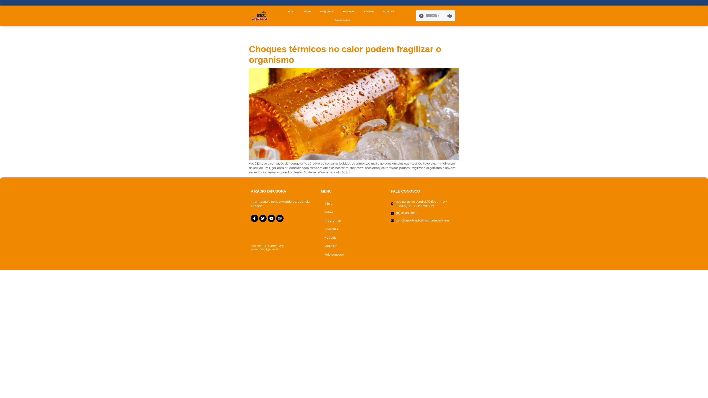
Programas (327, 11)
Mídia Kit (388, 11)
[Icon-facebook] (254, 218)
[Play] (421, 16)
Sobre (307, 11)
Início (290, 11)
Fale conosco (342, 20)
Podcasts (348, 11)
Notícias (369, 11)
